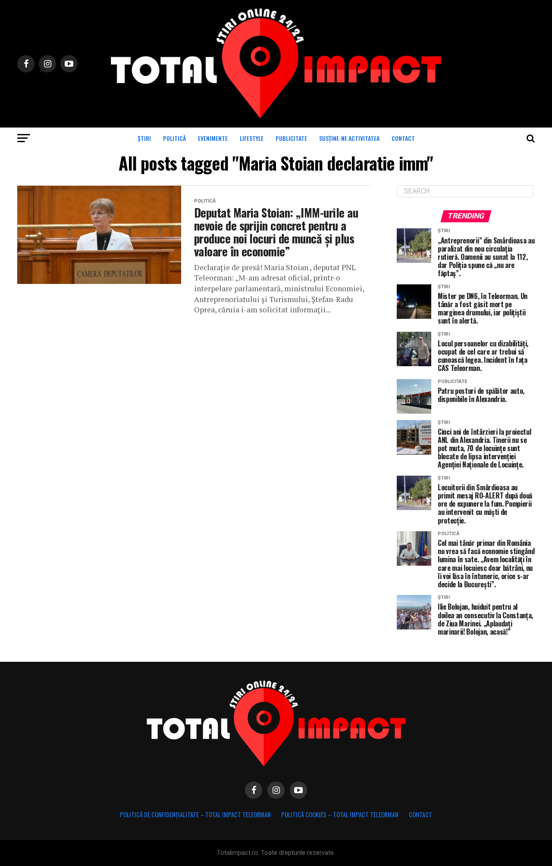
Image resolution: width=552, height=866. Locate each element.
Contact (403, 138)
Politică (174, 138)
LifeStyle (251, 138)
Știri (144, 138)
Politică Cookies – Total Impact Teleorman (339, 814)
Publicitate (291, 138)
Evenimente (213, 138)
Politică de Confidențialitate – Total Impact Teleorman (195, 814)
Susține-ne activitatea (349, 138)
